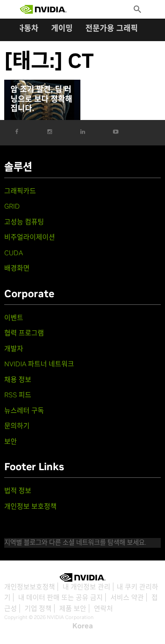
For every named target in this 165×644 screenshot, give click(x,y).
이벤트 (13, 317)
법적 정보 (17, 490)
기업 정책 (38, 608)
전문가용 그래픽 (111, 28)
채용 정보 (17, 379)
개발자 (13, 348)
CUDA (13, 252)
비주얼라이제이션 (29, 237)
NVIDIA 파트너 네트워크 (39, 364)
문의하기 (17, 425)
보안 (10, 441)
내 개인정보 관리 (86, 587)
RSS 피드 (17, 394)
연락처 (103, 608)
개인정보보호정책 (29, 587)
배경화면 (17, 268)
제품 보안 (72, 608)
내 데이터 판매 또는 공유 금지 (60, 597)
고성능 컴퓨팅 (24, 221)
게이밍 (62, 28)
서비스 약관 (127, 597)
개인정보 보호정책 (30, 506)
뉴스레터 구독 (24, 410)
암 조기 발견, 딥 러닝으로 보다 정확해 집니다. (41, 99)
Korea (82, 625)
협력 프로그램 (24, 333)
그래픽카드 (20, 191)
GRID (12, 206)
